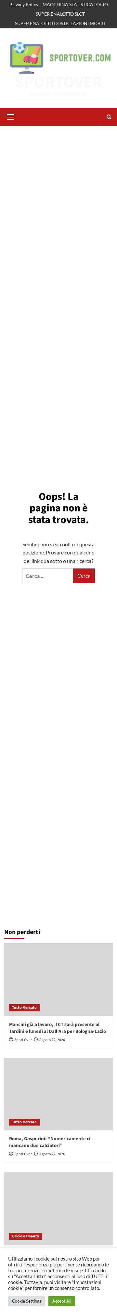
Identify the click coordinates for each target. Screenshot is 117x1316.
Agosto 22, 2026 (52, 1040)
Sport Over (23, 1040)
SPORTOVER (58, 82)
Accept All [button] (61, 1301)
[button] (10, 116)
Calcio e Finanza (25, 1236)
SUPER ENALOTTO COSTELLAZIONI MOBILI (60, 23)
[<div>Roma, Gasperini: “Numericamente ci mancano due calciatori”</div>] (58, 1094)
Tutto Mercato (24, 1007)
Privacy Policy (23, 4)
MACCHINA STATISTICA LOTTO (75, 4)
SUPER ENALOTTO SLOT (60, 14)
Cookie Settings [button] (26, 1301)
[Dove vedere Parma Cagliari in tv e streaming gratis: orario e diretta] (58, 1208)
